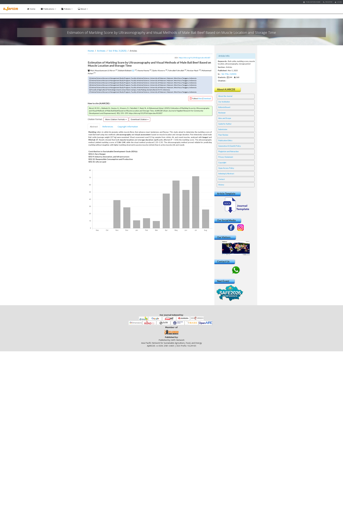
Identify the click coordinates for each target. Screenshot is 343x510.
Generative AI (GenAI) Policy (229, 146)
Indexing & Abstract (226, 174)
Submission (222, 129)
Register (328, 2)
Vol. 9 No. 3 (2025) (117, 50)
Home (32, 9)
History (221, 185)
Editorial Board (224, 107)
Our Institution (224, 102)
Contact (221, 179)
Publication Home (312, 2)
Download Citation (139, 119)
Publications (49, 9)
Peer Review (223, 135)
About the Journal (225, 96)
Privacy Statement (225, 157)
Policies (67, 9)
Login (339, 2)
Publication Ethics (225, 140)
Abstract (94, 126)
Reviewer (222, 113)
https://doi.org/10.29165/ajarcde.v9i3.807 (194, 58)
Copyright (222, 163)
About (83, 9)
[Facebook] (231, 227)
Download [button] (207, 98)
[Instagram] (240, 227)
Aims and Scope (224, 118)
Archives (101, 50)
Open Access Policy (226, 168)
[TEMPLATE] (235, 205)
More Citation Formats (115, 119)
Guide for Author (225, 124)
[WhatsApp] (235, 270)
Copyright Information (128, 126)
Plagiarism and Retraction (228, 151)
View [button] (200, 98)
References (107, 126)
